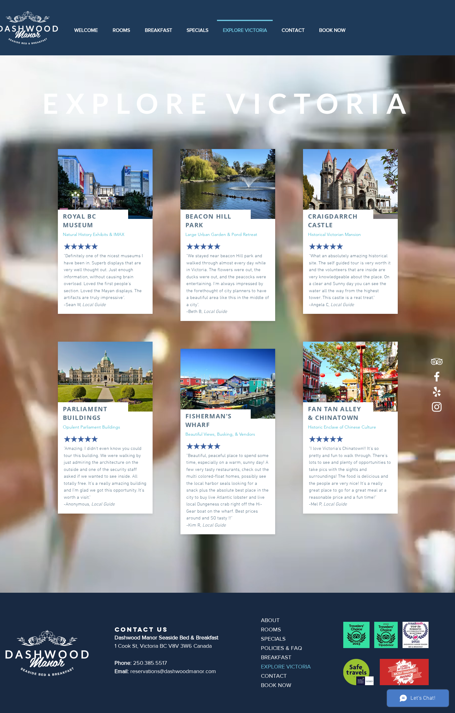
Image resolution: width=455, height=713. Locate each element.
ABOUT (270, 620)
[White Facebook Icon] (436, 376)
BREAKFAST (276, 657)
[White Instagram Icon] (436, 406)
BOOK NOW (276, 685)
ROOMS (271, 629)
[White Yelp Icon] (436, 391)
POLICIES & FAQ (281, 648)
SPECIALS (273, 639)
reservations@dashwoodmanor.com (173, 671)
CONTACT (274, 676)
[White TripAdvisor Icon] (436, 361)
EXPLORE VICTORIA (286, 667)
